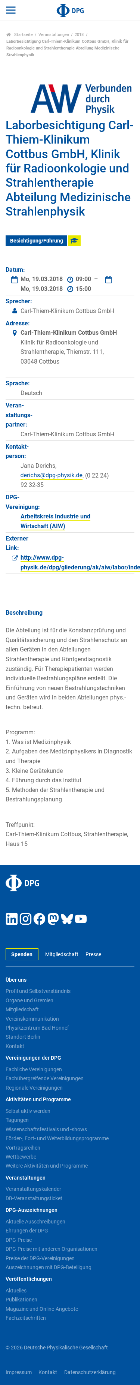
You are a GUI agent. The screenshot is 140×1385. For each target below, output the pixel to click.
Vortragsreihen (23, 1148)
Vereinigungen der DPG (33, 1058)
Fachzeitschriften (26, 1318)
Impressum (19, 1372)
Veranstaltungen (53, 34)
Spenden (21, 954)
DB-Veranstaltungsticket (34, 1198)
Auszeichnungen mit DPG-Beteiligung (48, 1267)
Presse (93, 954)
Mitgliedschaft (61, 954)
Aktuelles (16, 1291)
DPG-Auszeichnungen (31, 1210)
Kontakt (15, 1046)
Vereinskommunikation (32, 1019)
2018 (79, 34)
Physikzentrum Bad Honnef (37, 1028)
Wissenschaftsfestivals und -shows (46, 1129)
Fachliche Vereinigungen (34, 1069)
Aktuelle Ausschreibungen (35, 1222)
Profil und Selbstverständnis (38, 991)
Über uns (16, 980)
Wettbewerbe (21, 1157)
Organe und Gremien (29, 1000)
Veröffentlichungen (29, 1279)
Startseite (23, 34)
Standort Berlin (23, 1037)
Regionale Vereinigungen (34, 1088)
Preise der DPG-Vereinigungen (40, 1258)
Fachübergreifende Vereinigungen (45, 1078)
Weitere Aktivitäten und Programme (47, 1166)
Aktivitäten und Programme (38, 1099)
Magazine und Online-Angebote (42, 1309)
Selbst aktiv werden (28, 1111)
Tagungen (17, 1120)
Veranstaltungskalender (33, 1189)
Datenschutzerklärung (90, 1372)
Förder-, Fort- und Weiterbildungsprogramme (57, 1138)
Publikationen (21, 1300)
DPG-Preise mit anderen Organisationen (51, 1249)
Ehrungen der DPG (27, 1231)
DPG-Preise (19, 1240)
